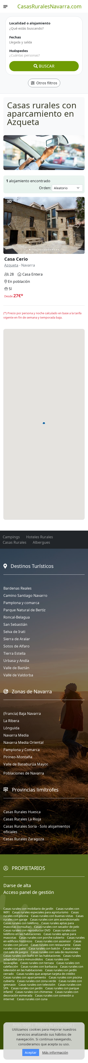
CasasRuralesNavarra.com (49, 6)
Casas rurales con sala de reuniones (54, 952)
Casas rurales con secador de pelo (56, 927)
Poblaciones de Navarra (23, 773)
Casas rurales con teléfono (21, 923)
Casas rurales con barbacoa (39, 966)
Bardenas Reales (17, 588)
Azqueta (11, 265)
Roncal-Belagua (16, 617)
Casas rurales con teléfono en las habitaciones (39, 932)
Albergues (41, 542)
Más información (55, 1052)
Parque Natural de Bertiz (24, 609)
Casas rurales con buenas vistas (52, 916)
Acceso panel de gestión (28, 892)
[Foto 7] (42, 249)
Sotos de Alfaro (16, 646)
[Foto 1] (29, 249)
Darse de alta (17, 885)
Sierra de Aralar (16, 638)
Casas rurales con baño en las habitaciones (31, 956)
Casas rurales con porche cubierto (41, 937)
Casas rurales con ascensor (53, 941)
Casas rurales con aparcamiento (24, 977)
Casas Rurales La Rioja (22, 819)
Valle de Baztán (16, 667)
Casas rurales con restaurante (50, 945)
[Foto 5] (38, 249)
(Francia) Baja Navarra (22, 713)
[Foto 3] (34, 249)
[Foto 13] (54, 249)
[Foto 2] (31, 249)
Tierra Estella (14, 653)
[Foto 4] (36, 249)
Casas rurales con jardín (27, 988)
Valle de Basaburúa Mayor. (25, 764)
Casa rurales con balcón (44, 948)
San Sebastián (15, 624)
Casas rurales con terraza (37, 963)
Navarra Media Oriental (23, 742)
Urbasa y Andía (16, 660)
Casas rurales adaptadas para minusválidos (42, 957)
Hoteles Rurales (39, 536)
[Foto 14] (56, 249)
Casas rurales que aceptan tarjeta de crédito (45, 974)
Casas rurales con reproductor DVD (26, 930)
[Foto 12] (52, 249)
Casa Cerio (16, 259)
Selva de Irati (14, 631)
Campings (11, 536)
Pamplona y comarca (21, 602)
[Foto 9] (46, 249)
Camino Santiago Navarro (25, 595)
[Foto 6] (40, 249)
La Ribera (11, 720)
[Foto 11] (50, 249)
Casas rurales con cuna (32, 999)
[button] (44, 423)
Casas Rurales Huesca (22, 811)
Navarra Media (16, 735)
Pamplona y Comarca (21, 749)
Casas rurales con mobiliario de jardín (28, 909)
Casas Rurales (14, 542)
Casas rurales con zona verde (36, 981)
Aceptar (31, 1052)
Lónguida (11, 727)
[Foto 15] (58, 249)
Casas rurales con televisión (37, 985)
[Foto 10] (48, 249)
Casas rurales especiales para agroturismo (40, 912)
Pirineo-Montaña (17, 756)
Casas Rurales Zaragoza (23, 838)
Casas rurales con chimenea (33, 992)
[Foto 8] (44, 249)
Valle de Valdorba (18, 675)
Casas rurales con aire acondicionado (54, 919)
